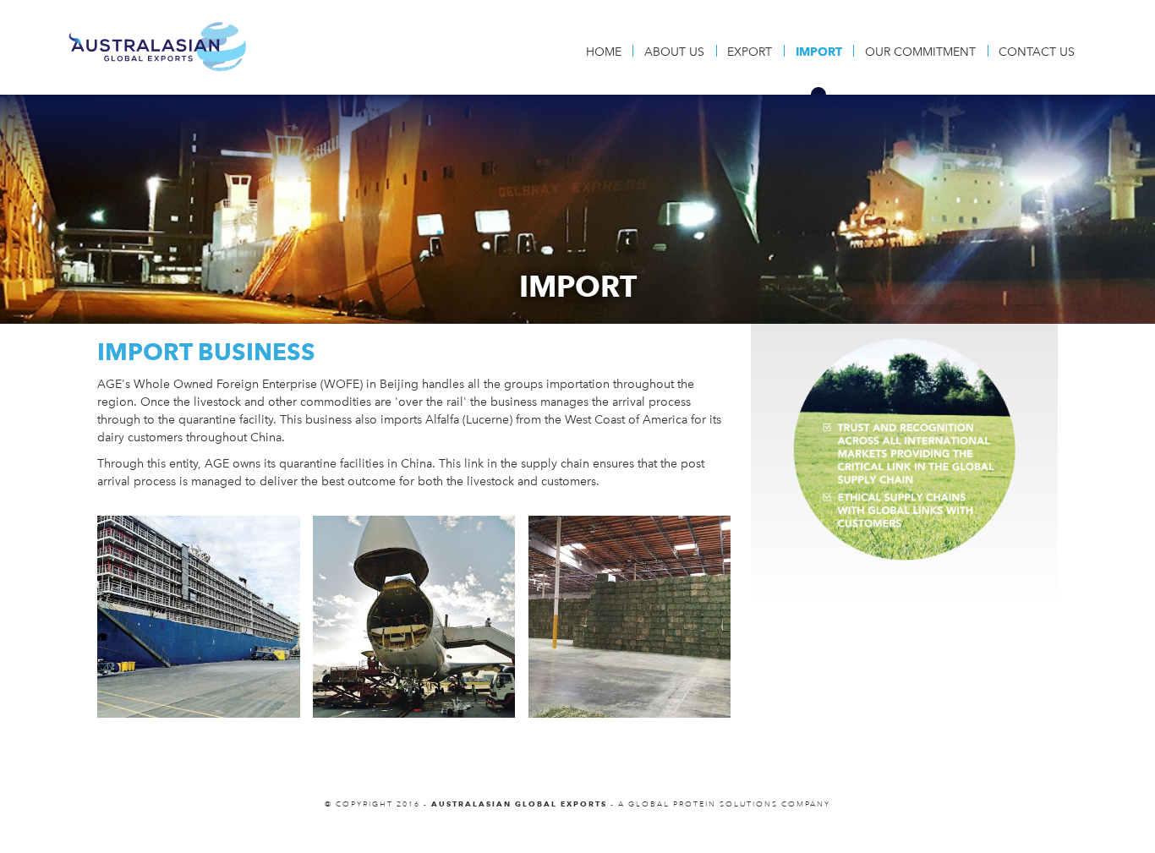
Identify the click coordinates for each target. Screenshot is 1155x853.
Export (749, 52)
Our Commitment (920, 52)
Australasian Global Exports (157, 46)
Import (819, 51)
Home (603, 52)
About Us (674, 52)
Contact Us (1037, 52)
